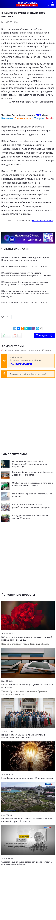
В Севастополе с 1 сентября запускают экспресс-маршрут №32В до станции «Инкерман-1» (25, 283)
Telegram (39, 118)
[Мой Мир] (30, 328)
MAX (38, 115)
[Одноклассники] (22, 328)
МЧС (8, 317)
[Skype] (37, 328)
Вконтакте (7, 118)
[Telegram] (14, 328)
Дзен (45, 115)
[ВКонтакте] (18, 328)
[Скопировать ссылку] (41, 328)
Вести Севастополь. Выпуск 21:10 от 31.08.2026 (24, 302)
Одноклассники (24, 118)
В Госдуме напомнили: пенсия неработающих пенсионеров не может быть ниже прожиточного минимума (26, 294)
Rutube (50, 118)
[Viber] (33, 328)
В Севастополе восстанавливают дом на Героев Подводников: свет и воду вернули (25, 258)
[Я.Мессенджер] (26, 328)
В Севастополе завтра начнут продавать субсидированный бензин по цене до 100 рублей (26, 274)
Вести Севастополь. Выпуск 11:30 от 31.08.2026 (24, 266)
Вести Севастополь (43, 101)
